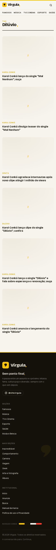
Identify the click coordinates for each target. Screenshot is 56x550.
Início (4, 493)
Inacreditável (8, 448)
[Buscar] (51, 5)
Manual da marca (10, 508)
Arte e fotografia (10, 473)
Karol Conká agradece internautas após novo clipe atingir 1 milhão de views (27, 179)
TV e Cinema (29, 13)
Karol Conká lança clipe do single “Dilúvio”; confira (22, 229)
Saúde (52, 13)
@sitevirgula (14, 392)
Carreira (6, 458)
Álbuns (5, 478)
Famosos (6, 13)
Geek (4, 468)
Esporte (42, 13)
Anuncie (6, 498)
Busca (5, 503)
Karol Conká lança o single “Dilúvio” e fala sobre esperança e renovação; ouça (27, 280)
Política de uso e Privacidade (15, 513)
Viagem (5, 463)
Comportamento (10, 453)
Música (17, 13)
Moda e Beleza (9, 433)
